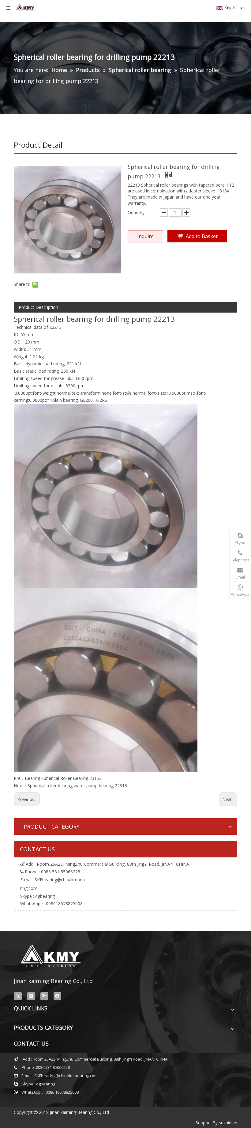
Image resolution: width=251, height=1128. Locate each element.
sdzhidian (228, 1123)
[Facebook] (57, 996)
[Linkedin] (31, 996)
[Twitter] (18, 996)
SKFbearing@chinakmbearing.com (66, 1075)
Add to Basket (202, 236)
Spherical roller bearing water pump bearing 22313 (77, 785)
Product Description (38, 307)
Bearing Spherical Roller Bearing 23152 (63, 778)
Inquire (145, 236)
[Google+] (44, 996)
